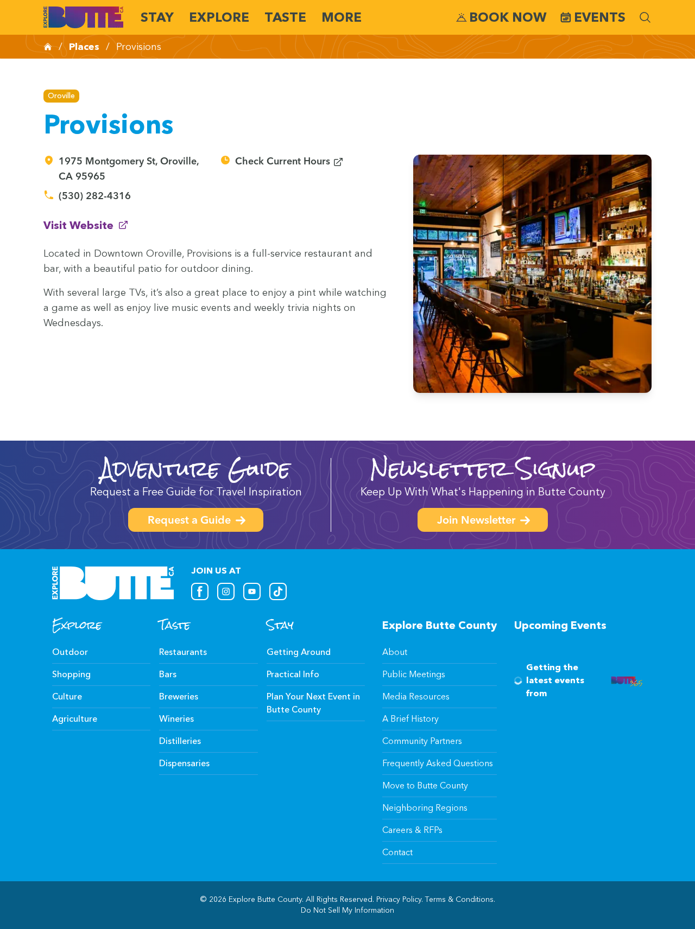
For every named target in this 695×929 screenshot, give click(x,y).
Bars (167, 674)
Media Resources (416, 696)
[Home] (47, 46)
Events (600, 17)
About (394, 652)
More (341, 17)
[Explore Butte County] (83, 17)
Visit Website (86, 225)
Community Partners (422, 741)
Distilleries (180, 741)
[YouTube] (252, 591)
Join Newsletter (476, 521)
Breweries (178, 696)
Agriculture (74, 719)
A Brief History (410, 719)
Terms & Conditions (459, 899)
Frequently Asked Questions (437, 763)
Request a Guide (189, 521)
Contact (397, 852)
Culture (67, 696)
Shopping (71, 674)
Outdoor (70, 652)
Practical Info (293, 674)
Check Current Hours (289, 162)
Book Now (508, 17)
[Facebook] (199, 591)
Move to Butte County (425, 785)
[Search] (645, 17)
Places (84, 47)
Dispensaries (184, 763)
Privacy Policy (398, 899)
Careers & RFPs (412, 830)
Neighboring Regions (424, 808)
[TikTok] (278, 591)
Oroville (61, 95)
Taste (285, 17)
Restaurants (183, 652)
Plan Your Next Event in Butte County (313, 703)
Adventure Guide (195, 469)
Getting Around (299, 652)
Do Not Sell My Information (347, 910)
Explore (219, 17)
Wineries (176, 719)
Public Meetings (413, 674)
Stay (157, 17)
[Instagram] (226, 591)
